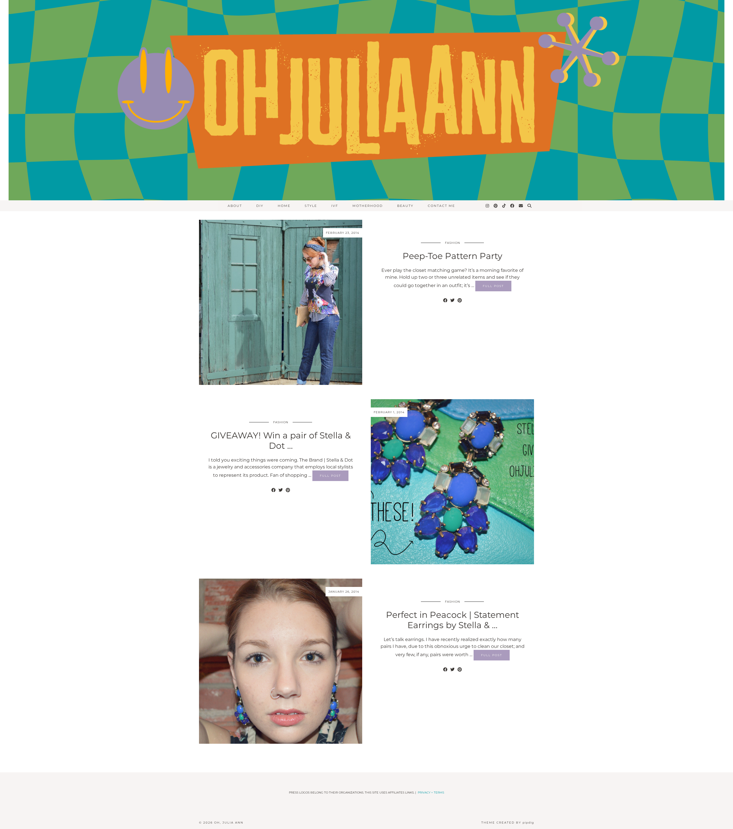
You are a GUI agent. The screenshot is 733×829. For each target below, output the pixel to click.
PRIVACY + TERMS (431, 792)
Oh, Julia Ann (228, 822)
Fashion (452, 243)
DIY (259, 206)
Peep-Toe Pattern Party (452, 256)
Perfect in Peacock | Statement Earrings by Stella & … (452, 620)
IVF (334, 206)
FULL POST (493, 286)
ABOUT (235, 206)
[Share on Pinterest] (459, 300)
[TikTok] (504, 205)
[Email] (521, 205)
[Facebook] (512, 205)
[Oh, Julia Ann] (366, 100)
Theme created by (507, 822)
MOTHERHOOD (367, 206)
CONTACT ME (441, 206)
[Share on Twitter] (452, 300)
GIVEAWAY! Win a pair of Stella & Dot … (281, 440)
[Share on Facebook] (445, 300)
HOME (284, 206)
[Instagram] (488, 205)
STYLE (311, 206)
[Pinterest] (496, 205)
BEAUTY (405, 206)
